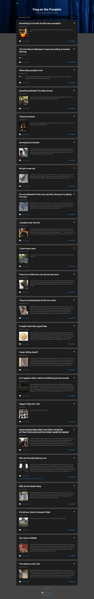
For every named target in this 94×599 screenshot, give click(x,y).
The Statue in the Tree (29, 564)
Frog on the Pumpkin (47, 9)
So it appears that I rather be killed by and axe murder (44, 378)
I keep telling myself (28, 352)
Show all (73, 17)
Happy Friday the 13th (29, 404)
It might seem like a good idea (33, 326)
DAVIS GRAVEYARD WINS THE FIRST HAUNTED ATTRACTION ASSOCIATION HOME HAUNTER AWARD (44, 431)
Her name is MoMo (28, 538)
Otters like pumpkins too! (31, 70)
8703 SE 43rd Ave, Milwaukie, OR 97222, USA (34, 478)
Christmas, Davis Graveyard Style (34, 512)
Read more (72, 41)
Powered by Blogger (48, 592)
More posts (47, 588)
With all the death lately (30, 486)
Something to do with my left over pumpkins (40, 23)
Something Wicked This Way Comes (36, 91)
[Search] (77, 4)
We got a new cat (27, 168)
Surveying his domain (29, 142)
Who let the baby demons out (32, 458)
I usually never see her (29, 222)
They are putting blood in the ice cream (37, 300)
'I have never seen (27, 248)
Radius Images (50, 595)
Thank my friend (27, 116)
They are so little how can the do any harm (39, 274)
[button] (74, 23)
